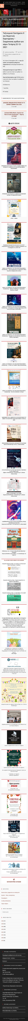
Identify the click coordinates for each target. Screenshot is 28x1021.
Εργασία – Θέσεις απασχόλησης (8, 895)
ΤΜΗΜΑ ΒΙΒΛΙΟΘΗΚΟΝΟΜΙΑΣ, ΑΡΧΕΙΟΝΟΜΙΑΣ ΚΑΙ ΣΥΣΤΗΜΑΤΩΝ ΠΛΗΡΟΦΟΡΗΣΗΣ (14, 4)
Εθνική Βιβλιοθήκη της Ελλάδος (10, 1010)
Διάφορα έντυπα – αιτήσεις (9, 958)
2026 (2, 921)
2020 (2, 937)
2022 (2, 932)
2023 (2, 929)
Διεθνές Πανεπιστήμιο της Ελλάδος (11, 1007)
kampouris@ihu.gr (10, 974)
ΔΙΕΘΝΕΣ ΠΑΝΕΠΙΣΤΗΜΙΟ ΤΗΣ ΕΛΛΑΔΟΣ (13, 2)
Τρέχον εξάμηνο (4, 903)
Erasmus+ (5, 961)
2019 (2, 940)
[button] (2, 6)
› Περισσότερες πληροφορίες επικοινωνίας (12, 986)
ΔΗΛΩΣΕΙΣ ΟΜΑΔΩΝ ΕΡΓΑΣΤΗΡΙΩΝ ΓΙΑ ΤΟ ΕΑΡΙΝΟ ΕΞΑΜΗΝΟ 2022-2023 (14, 103)
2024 (2, 926)
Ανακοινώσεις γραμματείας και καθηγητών (10, 892)
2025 (2, 923)
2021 (2, 935)
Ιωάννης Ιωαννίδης (9, 52)
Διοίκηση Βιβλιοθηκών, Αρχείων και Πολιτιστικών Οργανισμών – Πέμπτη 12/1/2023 (14, 114)
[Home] (1, 23)
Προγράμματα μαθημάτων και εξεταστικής (12, 955)
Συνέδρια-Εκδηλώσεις (6, 900)
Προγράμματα (4, 898)
